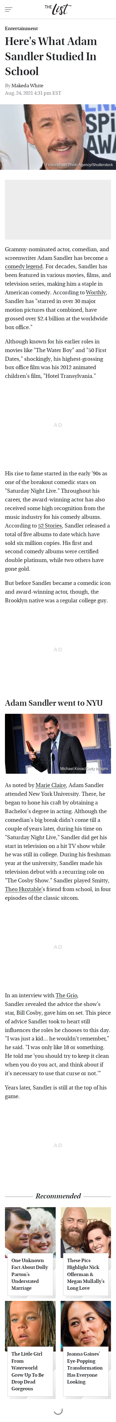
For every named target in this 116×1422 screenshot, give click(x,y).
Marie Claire (51, 785)
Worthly (96, 292)
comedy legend (24, 266)
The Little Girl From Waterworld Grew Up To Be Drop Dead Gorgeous (27, 1371)
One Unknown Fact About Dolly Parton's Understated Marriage (29, 1274)
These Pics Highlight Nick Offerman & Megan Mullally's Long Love (86, 1274)
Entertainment (21, 28)
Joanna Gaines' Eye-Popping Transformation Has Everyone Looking (85, 1368)
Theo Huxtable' (24, 889)
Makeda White (27, 85)
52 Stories (50, 526)
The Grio (66, 995)
